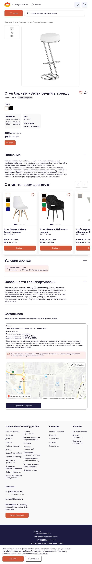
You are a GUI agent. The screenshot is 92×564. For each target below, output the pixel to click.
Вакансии (77, 426)
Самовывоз (54, 439)
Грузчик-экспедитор (77, 436)
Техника (27, 443)
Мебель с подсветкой (28, 448)
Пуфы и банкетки (13, 472)
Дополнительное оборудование (30, 465)
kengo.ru (63, 551)
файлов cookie (40, 553)
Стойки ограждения (28, 432)
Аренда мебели (12, 431)
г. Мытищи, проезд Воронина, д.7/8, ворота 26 (16, 507)
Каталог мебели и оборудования (22, 426)
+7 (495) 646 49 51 (20, 5)
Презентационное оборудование (13, 476)
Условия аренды (56, 431)
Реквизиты (54, 446)
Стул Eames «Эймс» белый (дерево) (15, 230)
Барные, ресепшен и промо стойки (31, 438)
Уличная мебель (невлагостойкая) (31, 459)
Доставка (53, 435)
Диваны (8, 439)
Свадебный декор (13, 457)
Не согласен (33, 559)
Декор (8, 449)
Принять (13, 559)
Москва (37, 5)
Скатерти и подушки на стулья (31, 453)
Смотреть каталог (17, 515)
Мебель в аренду (12, 446)
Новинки (9, 435)
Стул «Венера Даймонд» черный (54, 230)
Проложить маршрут (23, 405)
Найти (78, 13)
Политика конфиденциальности (42, 532)
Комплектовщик (79, 431)
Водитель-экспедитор (77, 442)
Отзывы (52, 442)
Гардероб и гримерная (10, 461)
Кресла (8, 442)
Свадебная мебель (13, 453)
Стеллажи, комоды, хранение (13, 467)
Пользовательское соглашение (46, 537)
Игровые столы (30, 470)
